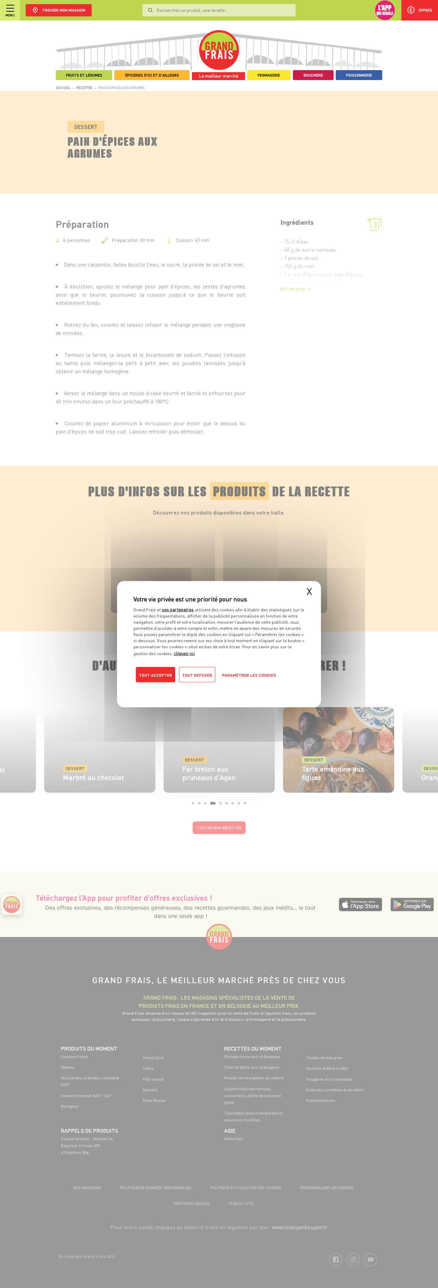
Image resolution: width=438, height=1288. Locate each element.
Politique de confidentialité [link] (179, 688)
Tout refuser (197, 674)
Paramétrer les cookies (249, 674)
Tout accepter (155, 674)
